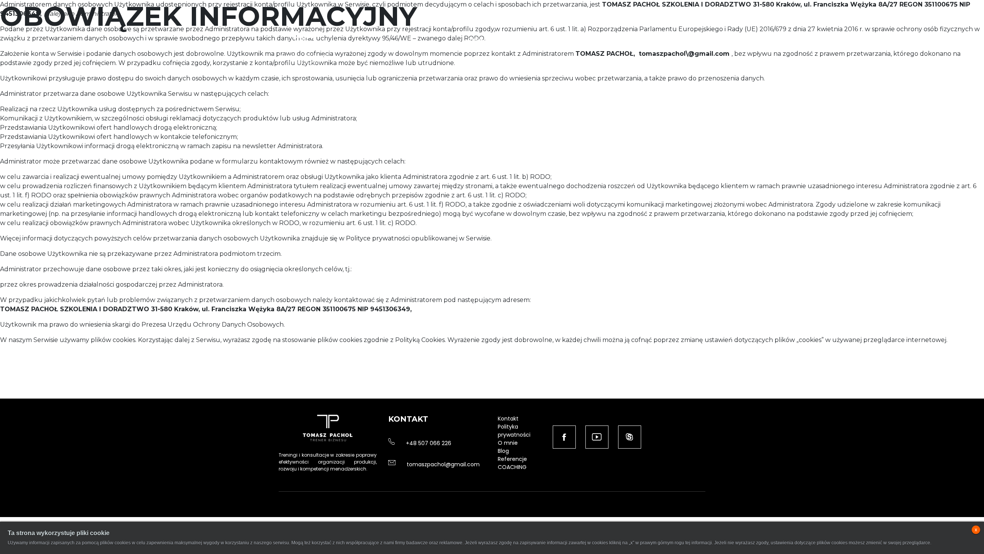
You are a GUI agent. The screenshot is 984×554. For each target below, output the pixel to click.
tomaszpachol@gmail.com (442, 464)
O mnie (475, 40)
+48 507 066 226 (427, 443)
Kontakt (685, 40)
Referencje (607, 40)
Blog (648, 40)
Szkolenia (515, 40)
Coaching (560, 40)
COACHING (512, 467)
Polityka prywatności (514, 431)
